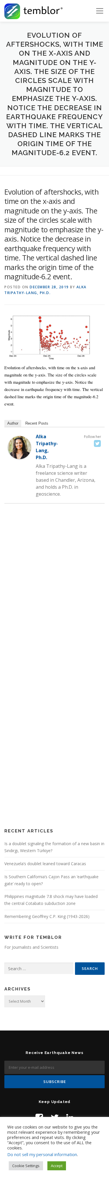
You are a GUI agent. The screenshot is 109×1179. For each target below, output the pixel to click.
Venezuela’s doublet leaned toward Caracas (45, 863)
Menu (99, 10)
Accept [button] (56, 1165)
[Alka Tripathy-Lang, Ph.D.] (19, 447)
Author (12, 423)
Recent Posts (36, 423)
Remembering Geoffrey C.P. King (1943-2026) (47, 916)
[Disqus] (54, 591)
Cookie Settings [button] (26, 1165)
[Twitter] (97, 443)
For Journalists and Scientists (31, 947)
